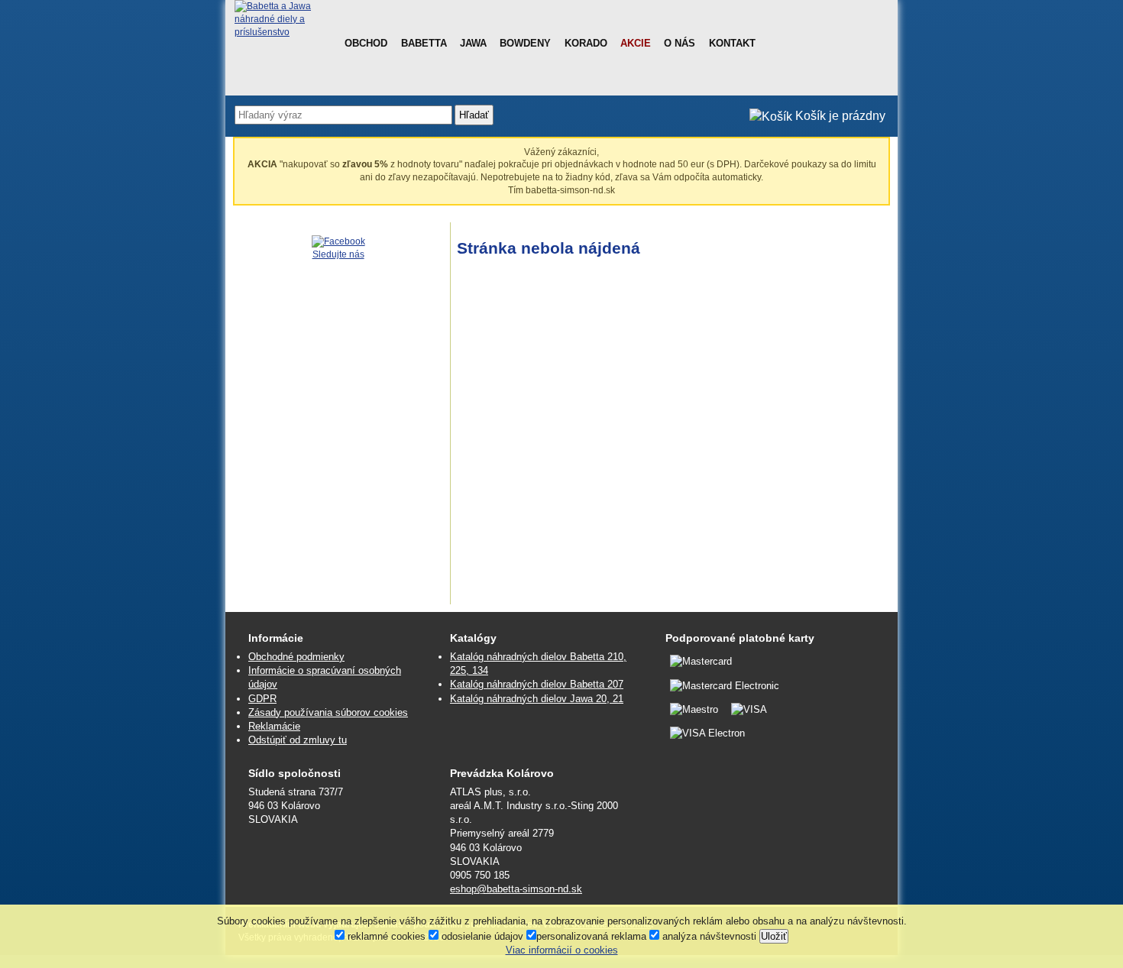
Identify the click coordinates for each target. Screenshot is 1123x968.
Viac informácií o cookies (562, 950)
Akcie (635, 43)
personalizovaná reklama (591, 936)
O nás (679, 43)
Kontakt (732, 43)
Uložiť (774, 936)
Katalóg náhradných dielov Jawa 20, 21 (536, 698)
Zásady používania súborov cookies (328, 712)
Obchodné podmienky (296, 656)
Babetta (424, 43)
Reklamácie (274, 726)
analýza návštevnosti (707, 936)
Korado (586, 43)
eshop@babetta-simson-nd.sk (516, 889)
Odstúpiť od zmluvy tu (297, 740)
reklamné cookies (385, 936)
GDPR (262, 698)
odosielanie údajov (481, 936)
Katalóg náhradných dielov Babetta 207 (536, 684)
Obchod (366, 43)
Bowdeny (525, 43)
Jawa (473, 43)
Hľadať (474, 115)
